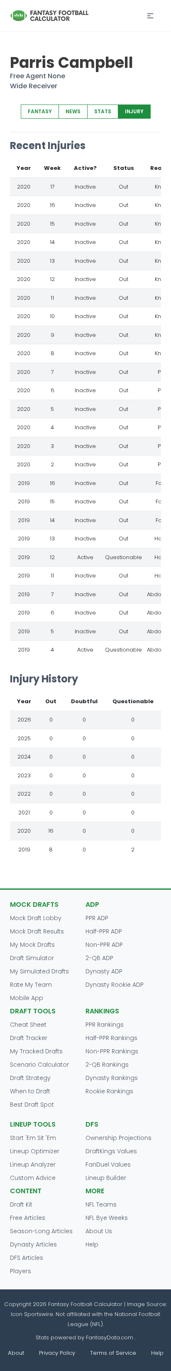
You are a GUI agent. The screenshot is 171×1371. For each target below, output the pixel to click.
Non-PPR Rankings (112, 1051)
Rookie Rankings (109, 1091)
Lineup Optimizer (34, 1151)
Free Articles (27, 1218)
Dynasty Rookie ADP (115, 984)
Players (20, 1271)
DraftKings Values (111, 1151)
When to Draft (30, 1091)
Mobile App (26, 998)
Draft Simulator (32, 958)
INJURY (134, 111)
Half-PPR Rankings (111, 1038)
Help (92, 1244)
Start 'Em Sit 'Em (33, 1138)
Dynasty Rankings (112, 1078)
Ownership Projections (118, 1138)
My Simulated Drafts (39, 971)
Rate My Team (31, 984)
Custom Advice (33, 1178)
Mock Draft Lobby (35, 918)
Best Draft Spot (32, 1104)
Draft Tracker (28, 1038)
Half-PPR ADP (104, 931)
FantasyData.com (110, 1337)
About (16, 1353)
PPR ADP (97, 918)
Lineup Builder (106, 1178)
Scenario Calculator (39, 1064)
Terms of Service (113, 1353)
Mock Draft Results (37, 931)
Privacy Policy (57, 1353)
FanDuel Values (108, 1164)
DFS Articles (26, 1258)
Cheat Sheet (28, 1024)
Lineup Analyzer (33, 1164)
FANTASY (40, 111)
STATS (102, 111)
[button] (150, 15)
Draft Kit (21, 1204)
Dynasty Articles (33, 1244)
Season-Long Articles (41, 1231)
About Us (99, 1231)
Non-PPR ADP (104, 945)
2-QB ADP (99, 958)
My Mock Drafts (32, 945)
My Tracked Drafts (36, 1051)
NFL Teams (101, 1204)
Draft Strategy (30, 1078)
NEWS (73, 111)
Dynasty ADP (104, 971)
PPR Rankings (105, 1024)
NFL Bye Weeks (107, 1218)
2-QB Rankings (107, 1064)
